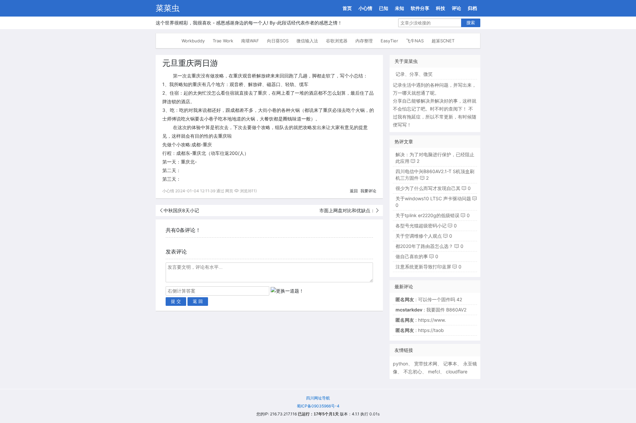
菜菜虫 (168, 8)
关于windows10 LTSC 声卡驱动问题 (433, 198)
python (400, 363)
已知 (383, 8)
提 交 (176, 301)
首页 (347, 8)
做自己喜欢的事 (412, 256)
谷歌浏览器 (336, 40)
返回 (354, 190)
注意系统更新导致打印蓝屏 (423, 266)
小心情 (365, 8)
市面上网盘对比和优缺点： (347, 210)
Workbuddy (193, 40)
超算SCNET (443, 40)
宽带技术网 (425, 363)
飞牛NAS (415, 40)
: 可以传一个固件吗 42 (429, 299)
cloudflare (456, 371)
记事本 (450, 363)
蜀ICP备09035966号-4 (318, 405)
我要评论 (368, 190)
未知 (399, 8)
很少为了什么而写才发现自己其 (428, 188)
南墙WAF (250, 40)
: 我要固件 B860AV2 (431, 309)
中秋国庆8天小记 (181, 210)
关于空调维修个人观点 (419, 236)
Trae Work (223, 40)
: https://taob (420, 330)
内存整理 (364, 40)
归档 (472, 8)
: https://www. (421, 320)
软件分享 (420, 8)
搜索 (470, 22)
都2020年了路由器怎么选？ (424, 246)
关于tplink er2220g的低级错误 (427, 215)
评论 (456, 8)
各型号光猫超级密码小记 (421, 225)
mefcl (434, 371)
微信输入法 (307, 40)
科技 (440, 8)
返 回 (198, 301)
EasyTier (389, 40)
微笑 (428, 74)
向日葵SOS (278, 40)
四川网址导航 (318, 398)
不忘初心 (412, 371)
